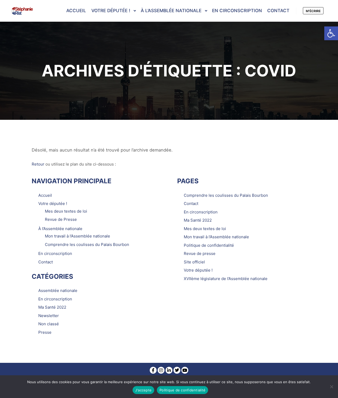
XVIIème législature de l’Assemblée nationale (225, 278)
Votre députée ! (52, 203)
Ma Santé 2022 (52, 307)
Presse (44, 332)
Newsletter (48, 315)
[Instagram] (161, 370)
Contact (45, 261)
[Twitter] (176, 370)
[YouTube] (184, 370)
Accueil (45, 195)
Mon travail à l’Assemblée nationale (77, 236)
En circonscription (55, 253)
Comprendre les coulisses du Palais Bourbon (87, 244)
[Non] (331, 386)
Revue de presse (199, 253)
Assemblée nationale (57, 290)
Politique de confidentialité (209, 245)
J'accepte (143, 390)
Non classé (48, 323)
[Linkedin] (169, 370)
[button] (331, 33)
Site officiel (194, 261)
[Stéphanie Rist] (22, 11)
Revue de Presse (61, 219)
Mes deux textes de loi (66, 211)
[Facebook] (153, 370)
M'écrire (313, 11)
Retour (38, 164)
